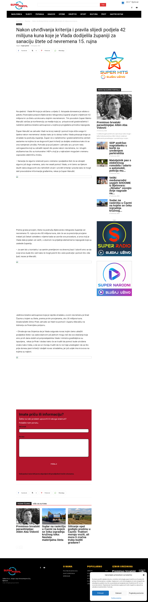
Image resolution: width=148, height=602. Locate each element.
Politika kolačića (116, 598)
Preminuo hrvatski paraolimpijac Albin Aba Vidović (28, 529)
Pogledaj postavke (136, 593)
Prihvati (100, 593)
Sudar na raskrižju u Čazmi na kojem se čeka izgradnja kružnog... (120, 205)
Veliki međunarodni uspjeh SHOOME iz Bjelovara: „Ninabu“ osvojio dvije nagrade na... (120, 185)
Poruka (21, 437)
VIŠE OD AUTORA (40, 504)
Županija (27, 21)
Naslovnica (19, 21)
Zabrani (118, 593)
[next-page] (21, 547)
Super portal (25, 45)
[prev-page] (17, 547)
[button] (144, 575)
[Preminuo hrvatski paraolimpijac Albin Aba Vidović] (28, 516)
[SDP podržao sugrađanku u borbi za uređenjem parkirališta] (102, 145)
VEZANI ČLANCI (23, 504)
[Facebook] (132, 8)
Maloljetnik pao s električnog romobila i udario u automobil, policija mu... (120, 165)
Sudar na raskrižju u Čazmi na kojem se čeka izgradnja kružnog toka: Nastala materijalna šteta (54, 533)
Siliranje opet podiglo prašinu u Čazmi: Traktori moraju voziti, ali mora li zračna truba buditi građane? (79, 534)
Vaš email (22, 426)
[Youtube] (137, 8)
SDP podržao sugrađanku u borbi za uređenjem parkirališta (118, 148)
